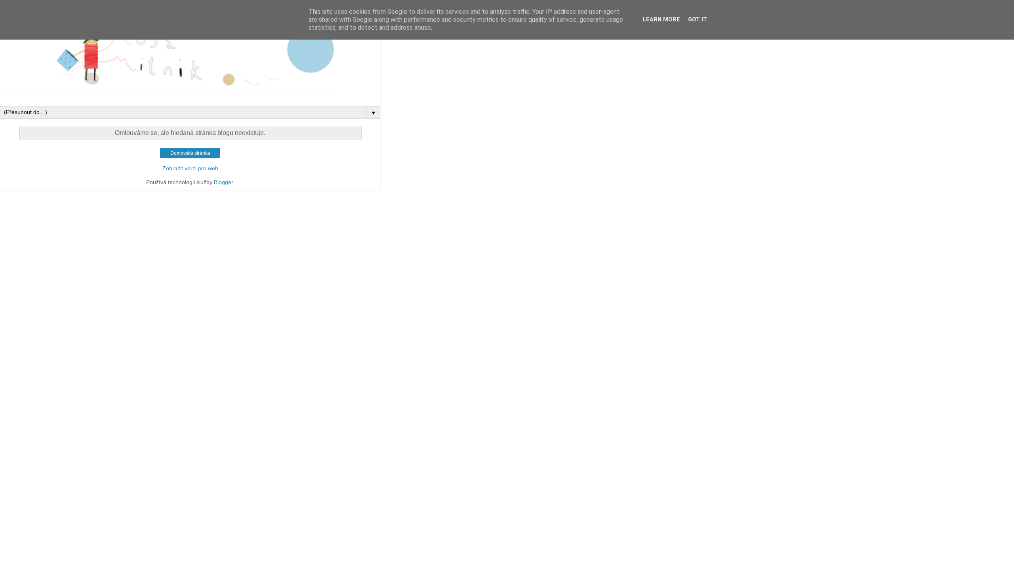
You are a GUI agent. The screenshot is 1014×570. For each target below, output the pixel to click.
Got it (697, 19)
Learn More (661, 19)
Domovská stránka (190, 153)
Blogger (223, 182)
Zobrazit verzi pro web (190, 168)
